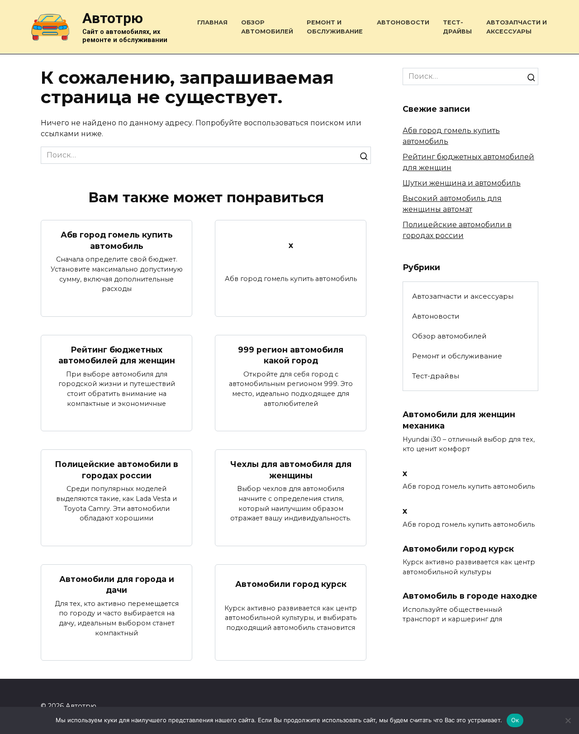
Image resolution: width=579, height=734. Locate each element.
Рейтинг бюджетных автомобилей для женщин (116, 355)
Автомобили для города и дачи (116, 584)
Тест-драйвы (435, 376)
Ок (515, 720)
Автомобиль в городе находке (470, 596)
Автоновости (403, 22)
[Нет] (567, 720)
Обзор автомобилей (449, 336)
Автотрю (112, 18)
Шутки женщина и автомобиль (462, 183)
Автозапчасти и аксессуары (462, 296)
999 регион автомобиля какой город (290, 355)
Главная (212, 22)
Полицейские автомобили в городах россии (116, 469)
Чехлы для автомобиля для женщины (290, 469)
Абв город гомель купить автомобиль (117, 240)
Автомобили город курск (290, 584)
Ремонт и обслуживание (457, 356)
